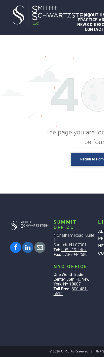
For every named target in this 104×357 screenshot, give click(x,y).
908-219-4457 (74, 249)
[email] (39, 248)
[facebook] (15, 248)
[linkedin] (27, 248)
